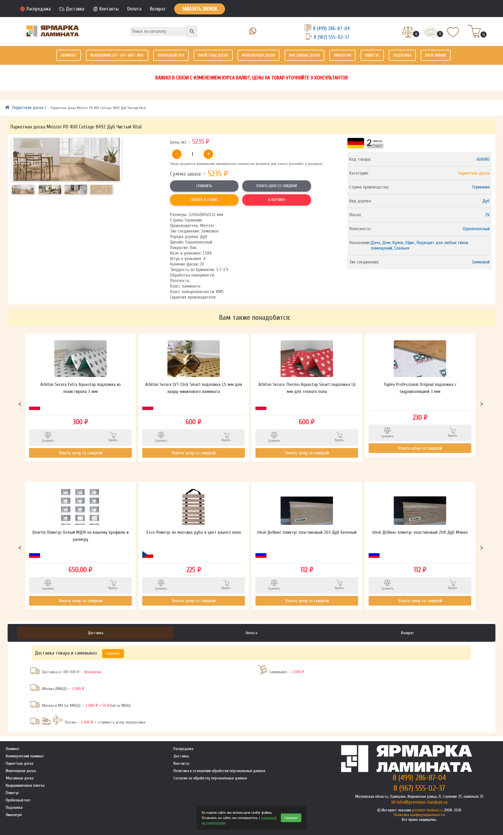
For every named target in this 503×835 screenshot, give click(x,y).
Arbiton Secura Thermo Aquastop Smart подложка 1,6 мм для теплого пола (307, 388)
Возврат (158, 9)
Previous (20, 404)
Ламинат (68, 55)
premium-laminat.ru (427, 810)
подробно (113, 653)
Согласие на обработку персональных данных (210, 778)
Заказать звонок (199, 9)
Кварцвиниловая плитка (25, 785)
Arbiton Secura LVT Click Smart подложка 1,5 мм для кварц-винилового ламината (193, 388)
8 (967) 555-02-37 (331, 37)
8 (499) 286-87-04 (331, 28)
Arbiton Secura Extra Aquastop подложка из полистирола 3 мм (80, 388)
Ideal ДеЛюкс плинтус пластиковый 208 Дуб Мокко (420, 532)
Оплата (134, 9)
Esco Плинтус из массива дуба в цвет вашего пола (193, 532)
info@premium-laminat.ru (422, 802)
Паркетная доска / (30, 107)
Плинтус (372, 55)
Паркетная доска (213, 55)
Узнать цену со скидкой (276, 186)
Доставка (75, 9)
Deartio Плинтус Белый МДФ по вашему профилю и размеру (80, 536)
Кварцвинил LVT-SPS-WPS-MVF (117, 55)
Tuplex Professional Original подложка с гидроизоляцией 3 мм (420, 388)
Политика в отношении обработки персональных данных (219, 770)
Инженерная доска (258, 55)
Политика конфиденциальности (419, 814)
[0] (408, 32)
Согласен (291, 818)
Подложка (402, 55)
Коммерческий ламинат (25, 756)
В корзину (276, 200)
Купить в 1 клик (204, 200)
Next (482, 404)
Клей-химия (435, 55)
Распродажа (38, 9)
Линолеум (342, 55)
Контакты (109, 9)
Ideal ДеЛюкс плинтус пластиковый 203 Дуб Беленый (307, 532)
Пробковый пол (171, 55)
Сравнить (204, 186)
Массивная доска (304, 55)
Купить (113, 440)
